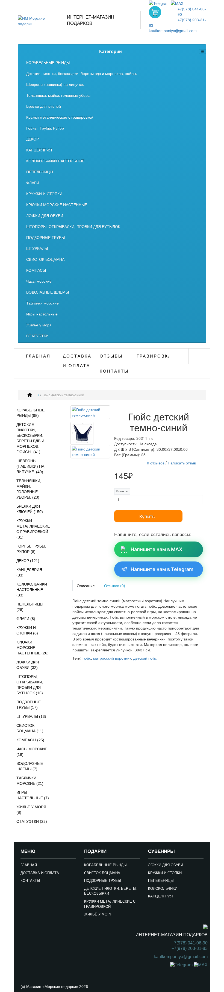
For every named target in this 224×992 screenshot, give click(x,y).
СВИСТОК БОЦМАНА (45, 259)
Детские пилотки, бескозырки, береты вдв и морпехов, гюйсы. (81, 73)
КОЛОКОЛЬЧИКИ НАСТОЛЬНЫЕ (55, 160)
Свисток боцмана (102, 873)
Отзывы (111, 356)
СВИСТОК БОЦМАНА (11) (29, 728)
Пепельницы (161, 881)
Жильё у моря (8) (31, 810)
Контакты (114, 371)
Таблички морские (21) (29, 781)
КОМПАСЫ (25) (30, 740)
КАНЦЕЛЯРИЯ (39, 150)
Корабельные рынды (105, 865)
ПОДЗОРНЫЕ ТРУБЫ (45, 237)
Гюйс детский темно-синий (63, 395)
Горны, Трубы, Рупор (45, 128)
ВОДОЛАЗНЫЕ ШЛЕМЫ (47, 292)
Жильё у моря (39, 324)
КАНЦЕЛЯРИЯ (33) (29, 572)
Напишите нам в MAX (156, 549)
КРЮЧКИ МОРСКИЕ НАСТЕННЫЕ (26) (32, 647)
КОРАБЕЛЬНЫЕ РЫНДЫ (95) (30, 413)
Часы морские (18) (31, 752)
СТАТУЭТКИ (37, 335)
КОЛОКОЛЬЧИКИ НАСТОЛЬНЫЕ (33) (31, 589)
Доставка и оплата (77, 361)
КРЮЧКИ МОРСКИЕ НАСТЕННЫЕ (56, 204)
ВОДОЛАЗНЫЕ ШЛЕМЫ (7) (29, 766)
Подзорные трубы (102, 881)
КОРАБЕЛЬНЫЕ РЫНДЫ (48, 62)
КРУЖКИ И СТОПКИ (44, 193)
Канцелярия (160, 896)
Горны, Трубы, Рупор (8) (31, 549)
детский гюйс (145, 658)
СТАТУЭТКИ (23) (31, 821)
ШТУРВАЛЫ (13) (31, 716)
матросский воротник (112, 658)
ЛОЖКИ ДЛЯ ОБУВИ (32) (27, 665)
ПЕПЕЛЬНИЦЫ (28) (29, 607)
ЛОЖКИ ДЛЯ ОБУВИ (44, 215)
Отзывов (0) (114, 585)
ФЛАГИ (32, 182)
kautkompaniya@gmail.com (173, 30)
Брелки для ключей (43, 106)
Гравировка (153, 356)
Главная (38, 356)
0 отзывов (155, 463)
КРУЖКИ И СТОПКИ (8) (27, 630)
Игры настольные (42, 314)
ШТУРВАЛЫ (37, 248)
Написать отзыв (182, 463)
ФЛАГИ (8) (25, 618)
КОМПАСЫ (36, 270)
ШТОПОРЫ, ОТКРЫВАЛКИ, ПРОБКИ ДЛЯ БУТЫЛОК (73, 226)
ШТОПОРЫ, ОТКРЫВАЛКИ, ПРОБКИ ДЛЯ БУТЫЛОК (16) (29, 684)
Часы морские (39, 281)
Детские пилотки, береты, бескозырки (110, 891)
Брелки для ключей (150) (29, 509)
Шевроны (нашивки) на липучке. (55, 84)
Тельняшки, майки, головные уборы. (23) (28, 489)
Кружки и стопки (165, 873)
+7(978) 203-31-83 (190, 948)
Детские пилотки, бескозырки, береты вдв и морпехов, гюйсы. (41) (30, 438)
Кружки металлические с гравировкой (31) (33, 529)
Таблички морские (42, 303)
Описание (86, 585)
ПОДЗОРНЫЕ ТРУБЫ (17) (28, 705)
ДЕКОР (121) (27, 560)
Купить (147, 516)
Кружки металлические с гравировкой (59, 117)
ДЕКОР (32, 139)
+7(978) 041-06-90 (190, 943)
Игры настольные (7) (32, 795)
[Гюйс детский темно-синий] (90, 413)
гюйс (86, 658)
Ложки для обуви (165, 865)
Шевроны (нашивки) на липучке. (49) (30, 466)
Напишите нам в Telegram (162, 569)
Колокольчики (162, 888)
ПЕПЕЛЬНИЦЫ (39, 171)
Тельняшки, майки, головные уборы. (59, 95)
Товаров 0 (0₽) (155, 12)
